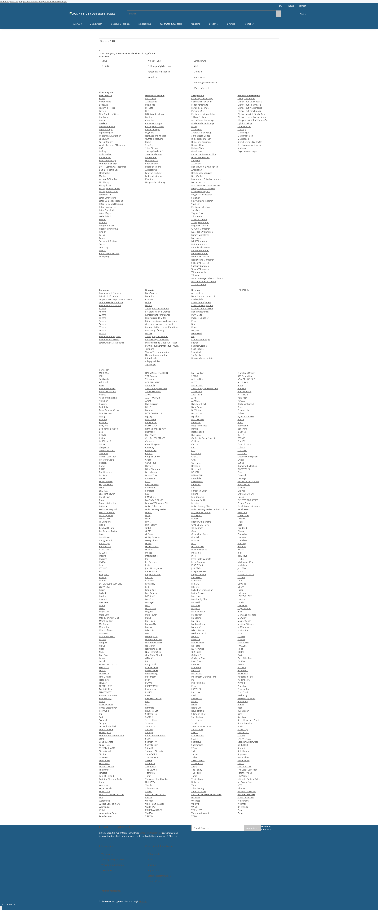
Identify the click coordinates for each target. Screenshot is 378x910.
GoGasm (149, 534)
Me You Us (150, 624)
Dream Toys (151, 475)
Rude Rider (243, 710)
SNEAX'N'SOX (244, 738)
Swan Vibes (243, 757)
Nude (240, 648)
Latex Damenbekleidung (111, 200)
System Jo (150, 763)
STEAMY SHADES (107, 748)
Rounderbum (198, 710)
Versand (143, 901)
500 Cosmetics (245, 376)
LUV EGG (195, 605)
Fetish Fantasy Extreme (249, 506)
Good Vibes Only (199, 534)
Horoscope (104, 543)
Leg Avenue (104, 586)
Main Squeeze (198, 611)
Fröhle (102, 524)
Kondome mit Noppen (110, 293)
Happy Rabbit (106, 540)
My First (195, 636)
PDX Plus (242, 667)
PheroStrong (151, 673)
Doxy (240, 472)
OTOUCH (149, 658)
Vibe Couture (151, 788)
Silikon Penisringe (200, 117)
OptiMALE (196, 655)
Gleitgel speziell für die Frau (251, 114)
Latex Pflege (105, 213)
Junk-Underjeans (153, 568)
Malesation (196, 614)
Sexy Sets (149, 145)
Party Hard (150, 664)
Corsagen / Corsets (154, 126)
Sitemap (198, 71)
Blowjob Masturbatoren (203, 188)
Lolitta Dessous (198, 593)
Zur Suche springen (37, 1)
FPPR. (148, 521)
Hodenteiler (105, 157)
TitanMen (150, 772)
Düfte (148, 302)
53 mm (102, 317)
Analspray (242, 148)
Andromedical (244, 391)
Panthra (241, 661)
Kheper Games (198, 571)
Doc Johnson (151, 472)
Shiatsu (149, 729)
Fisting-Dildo (197, 148)
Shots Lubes (197, 729)
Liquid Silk (150, 590)
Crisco (148, 459)
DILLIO (102, 469)
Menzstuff (196, 627)
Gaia (240, 524)
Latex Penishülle (107, 210)
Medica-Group (198, 624)
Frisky (240, 521)
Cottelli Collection (107, 456)
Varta (194, 785)
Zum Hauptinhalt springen (13, 1)
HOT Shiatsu (197, 546)
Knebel (102, 120)
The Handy (196, 769)
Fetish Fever (243, 509)
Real (193, 695)
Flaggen (195, 327)
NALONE (195, 639)
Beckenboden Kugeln (201, 173)
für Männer (151, 157)
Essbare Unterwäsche (202, 308)
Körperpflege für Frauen (157, 339)
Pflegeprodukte (152, 361)
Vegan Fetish (105, 788)
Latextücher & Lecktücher (111, 342)
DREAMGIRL (197, 475)
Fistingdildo (105, 185)
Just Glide (196, 568)
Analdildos (196, 129)
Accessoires (151, 101)
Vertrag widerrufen (111, 890)
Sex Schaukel (197, 348)
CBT (101, 148)
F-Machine (150, 497)
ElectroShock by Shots (248, 481)
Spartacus (196, 741)
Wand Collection (246, 797)
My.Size (241, 636)
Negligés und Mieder (155, 135)
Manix (148, 617)
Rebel (102, 701)
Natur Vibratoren (199, 244)
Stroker (102, 754)
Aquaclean (196, 394)
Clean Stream (244, 444)
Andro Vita (196, 391)
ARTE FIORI (243, 394)
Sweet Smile (244, 760)
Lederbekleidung (153, 176)
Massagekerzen (245, 135)
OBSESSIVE (196, 652)
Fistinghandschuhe (108, 191)
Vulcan (148, 797)
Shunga (149, 732)
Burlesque (196, 435)
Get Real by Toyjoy (108, 531)
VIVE (101, 797)
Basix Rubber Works (109, 410)
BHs (147, 111)
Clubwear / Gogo (153, 123)
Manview (242, 617)
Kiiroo (240, 571)
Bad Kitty (103, 407)
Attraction (242, 397)
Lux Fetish (242, 605)
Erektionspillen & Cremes (157, 311)
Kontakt (302, 5)
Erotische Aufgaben (201, 302)
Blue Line (196, 422)
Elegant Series (106, 484)
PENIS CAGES (151, 670)
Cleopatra (104, 447)
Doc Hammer (105, 472)
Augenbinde (105, 101)
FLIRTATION (104, 518)
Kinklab (102, 577)
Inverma (103, 559)
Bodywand (243, 425)
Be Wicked (196, 410)
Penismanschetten (200, 207)
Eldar (147, 481)
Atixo (193, 397)
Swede (148, 760)
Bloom (241, 419)
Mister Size (243, 630)
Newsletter (153, 77)
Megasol (149, 627)
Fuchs (102, 235)
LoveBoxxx (150, 599)
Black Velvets (197, 419)
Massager (196, 238)
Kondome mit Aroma (109, 339)
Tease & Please (106, 766)
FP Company (105, 521)
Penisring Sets (198, 111)
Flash (147, 515)
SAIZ (101, 717)
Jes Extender (151, 562)
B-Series (242, 431)
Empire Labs (244, 484)
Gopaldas (242, 534)
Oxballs (102, 661)
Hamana (242, 537)
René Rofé (243, 701)
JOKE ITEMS (197, 565)
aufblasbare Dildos (200, 135)
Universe (195, 782)
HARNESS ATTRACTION (156, 373)
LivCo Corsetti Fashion (202, 590)
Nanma (241, 639)
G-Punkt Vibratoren (200, 228)
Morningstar (151, 636)
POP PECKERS (198, 683)
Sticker (194, 342)
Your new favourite (200, 813)
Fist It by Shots (106, 515)
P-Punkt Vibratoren (200, 247)
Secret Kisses (151, 720)
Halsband (104, 117)
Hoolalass (242, 540)
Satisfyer (195, 197)
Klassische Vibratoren (202, 231)
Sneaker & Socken (108, 241)
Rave (147, 695)
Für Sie (148, 333)
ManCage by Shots (247, 614)
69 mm (102, 333)
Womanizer (104, 806)
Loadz (240, 590)
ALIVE (194, 382)
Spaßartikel (197, 355)
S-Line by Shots (198, 714)
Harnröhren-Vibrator (109, 253)
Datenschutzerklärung (151, 832)
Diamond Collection (247, 466)
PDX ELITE (104, 667)
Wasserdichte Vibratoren (203, 281)
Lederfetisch (105, 216)
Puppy (102, 238)
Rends (194, 701)
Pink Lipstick (105, 676)
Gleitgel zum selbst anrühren (252, 117)
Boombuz (150, 431)
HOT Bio (242, 543)
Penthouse (243, 670)
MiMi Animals (244, 627)
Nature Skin (243, 642)
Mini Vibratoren (199, 241)
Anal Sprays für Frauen (156, 336)
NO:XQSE (242, 645)
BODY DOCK (151, 425)
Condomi (103, 453)
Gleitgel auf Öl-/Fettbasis (250, 101)
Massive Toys (197, 373)
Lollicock (242, 593)
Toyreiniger (150, 364)
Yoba (240, 810)
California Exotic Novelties (204, 438)
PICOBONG (196, 673)
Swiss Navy (104, 763)
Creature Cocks (106, 459)
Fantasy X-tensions (108, 503)
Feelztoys (195, 503)
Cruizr (194, 459)
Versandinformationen (159, 71)
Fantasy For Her (199, 500)
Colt (193, 450)
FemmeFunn (244, 503)
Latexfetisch (105, 194)
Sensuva (149, 723)
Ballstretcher (105, 154)
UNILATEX (150, 782)
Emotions (196, 484)
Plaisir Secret (244, 679)
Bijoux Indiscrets (246, 416)
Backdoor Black (198, 404)
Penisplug (104, 256)
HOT (193, 543)
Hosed (148, 543)
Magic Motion (244, 608)
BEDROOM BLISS (153, 413)
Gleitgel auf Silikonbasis (249, 104)
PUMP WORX (105, 692)
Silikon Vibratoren (200, 262)
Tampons (149, 348)
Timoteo (103, 772)
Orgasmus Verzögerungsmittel (160, 324)
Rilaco (194, 704)
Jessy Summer (198, 562)
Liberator (195, 586)
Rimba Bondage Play (155, 428)
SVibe (194, 757)
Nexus (102, 645)
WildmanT (243, 803)
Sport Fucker (151, 744)
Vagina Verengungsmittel (157, 352)
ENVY (101, 487)
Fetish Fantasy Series (155, 509)
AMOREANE (197, 385)
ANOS (148, 394)
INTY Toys (242, 555)
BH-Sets (149, 107)
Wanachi (195, 797)
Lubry (102, 605)
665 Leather (105, 379)
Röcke (148, 142)
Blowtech (103, 422)
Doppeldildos (198, 145)
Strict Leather (244, 751)
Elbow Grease (106, 481)
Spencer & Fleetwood (248, 741)
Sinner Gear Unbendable (111, 735)
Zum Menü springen (57, 1)
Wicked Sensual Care (109, 803)
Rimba (241, 704)
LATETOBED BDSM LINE (110, 583)
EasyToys (242, 478)
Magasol (195, 608)
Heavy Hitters (151, 540)
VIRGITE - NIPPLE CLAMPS (111, 794)
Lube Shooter (244, 126)
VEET (240, 785)
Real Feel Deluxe (153, 698)
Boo (101, 431)
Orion (102, 658)
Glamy (194, 531)
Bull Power (150, 435)
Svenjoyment (151, 757)
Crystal (241, 459)
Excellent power (107, 493)
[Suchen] (278, 13)
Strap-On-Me (105, 751)
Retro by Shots (106, 704)
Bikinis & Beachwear (155, 114)
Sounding (104, 247)
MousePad (196, 333)
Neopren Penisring (108, 228)
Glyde (102, 534)
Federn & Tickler (107, 107)
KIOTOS (241, 577)
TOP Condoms (152, 376)
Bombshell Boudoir (108, 428)
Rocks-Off (196, 707)
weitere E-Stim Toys (108, 179)
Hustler (149, 549)
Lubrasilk (195, 602)
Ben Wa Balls (197, 176)
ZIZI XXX (149, 816)
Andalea (242, 388)
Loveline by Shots (199, 599)
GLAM (148, 531)
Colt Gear (242, 450)
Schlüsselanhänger (200, 339)
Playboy (103, 683)
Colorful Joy (151, 450)
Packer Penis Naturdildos (203, 154)
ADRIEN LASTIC (152, 382)
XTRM (102, 810)
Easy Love (150, 478)
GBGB (148, 528)
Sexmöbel (196, 352)
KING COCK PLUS (246, 574)
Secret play (196, 720)
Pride (194, 321)
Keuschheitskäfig (107, 160)
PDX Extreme (151, 667)
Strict (194, 751)
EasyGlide (196, 478)
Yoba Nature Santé (108, 813)
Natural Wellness (153, 642)
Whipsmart (243, 800)
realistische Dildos (200, 157)
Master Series (244, 621)
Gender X (242, 528)
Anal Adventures (107, 388)
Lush (147, 605)
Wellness (195, 800)
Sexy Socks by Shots (201, 726)
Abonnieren (252, 828)
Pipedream (150, 676)
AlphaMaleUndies (246, 373)
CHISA (102, 444)
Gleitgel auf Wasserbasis (250, 107)
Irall (147, 559)
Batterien (149, 296)
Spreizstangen (106, 142)
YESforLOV (196, 810)
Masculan (150, 621)
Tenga (194, 766)
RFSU (147, 704)
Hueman (242, 546)
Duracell (242, 475)
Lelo (147, 586)
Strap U (241, 748)
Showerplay (105, 732)
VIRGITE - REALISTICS (155, 794)
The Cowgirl (151, 769)
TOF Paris (196, 772)
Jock (101, 565)
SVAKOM (103, 757)
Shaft (240, 726)
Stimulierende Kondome (111, 302)
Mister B (149, 630)
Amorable (150, 385)
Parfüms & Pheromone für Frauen (162, 345)
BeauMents (243, 410)
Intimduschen (152, 358)
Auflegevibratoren (200, 222)
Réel (147, 701)
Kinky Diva (196, 577)
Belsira (241, 413)
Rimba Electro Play (108, 707)
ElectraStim (104, 173)
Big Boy (149, 416)
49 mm (102, 311)
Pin (192, 336)
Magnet (195, 330)
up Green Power (246, 782)
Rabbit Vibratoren (200, 256)
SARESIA (149, 717)
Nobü (102, 648)
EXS (147, 493)
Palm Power (197, 661)
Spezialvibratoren (200, 266)
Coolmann (196, 453)
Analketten (196, 169)
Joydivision (243, 565)
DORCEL (195, 472)
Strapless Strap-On (154, 751)
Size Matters (197, 735)
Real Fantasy (105, 698)
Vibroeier (195, 275)
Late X (240, 580)
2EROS (194, 376)
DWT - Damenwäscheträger (112, 166)
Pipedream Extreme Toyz (203, 676)
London (102, 596)
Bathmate (150, 410)
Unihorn (103, 782)
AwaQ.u (241, 400)
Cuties (241, 462)
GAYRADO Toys (106, 528)
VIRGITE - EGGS (198, 791)
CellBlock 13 (105, 441)
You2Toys (196, 204)
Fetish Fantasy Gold (108, 509)
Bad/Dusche (151, 293)
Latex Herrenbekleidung (111, 204)
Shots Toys (243, 729)
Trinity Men (197, 779)
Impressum (199, 77)
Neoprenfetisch (106, 225)
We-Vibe (149, 800)
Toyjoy (148, 775)
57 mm (102, 327)
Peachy (102, 670)
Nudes (102, 652)
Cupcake (103, 462)
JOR (101, 376)
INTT (193, 555)
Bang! (240, 407)
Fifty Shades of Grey (109, 114)
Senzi (194, 723)
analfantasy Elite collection (204, 388)
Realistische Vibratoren (202, 259)
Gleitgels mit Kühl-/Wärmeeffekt (253, 120)
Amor (101, 385)
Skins (101, 738)
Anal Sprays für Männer (157, 308)
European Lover (199, 490)
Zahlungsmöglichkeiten (159, 66)
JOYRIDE (103, 568)
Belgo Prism (197, 413)
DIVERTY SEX (244, 469)
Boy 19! (241, 441)
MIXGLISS (103, 633)
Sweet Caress (198, 760)
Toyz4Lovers (243, 775)
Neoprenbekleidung (155, 182)
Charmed (149, 441)
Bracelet (195, 324)
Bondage (103, 104)
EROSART (242, 487)
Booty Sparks (197, 431)
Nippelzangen (106, 132)
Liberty (241, 586)
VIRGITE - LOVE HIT (247, 791)
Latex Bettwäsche (107, 197)
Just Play (242, 568)
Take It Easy (197, 763)
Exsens (194, 493)
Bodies (148, 117)
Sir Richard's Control (155, 735)
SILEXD (194, 732)
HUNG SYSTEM (106, 549)
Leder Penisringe (199, 104)
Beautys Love (105, 413)
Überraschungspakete (202, 358)
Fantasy (103, 500)
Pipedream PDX (245, 676)
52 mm (102, 314)
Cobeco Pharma (107, 450)
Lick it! (102, 590)
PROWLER (196, 689)
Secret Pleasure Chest (248, 720)
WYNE (194, 806)
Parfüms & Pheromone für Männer (162, 327)
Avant (148, 400)
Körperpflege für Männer (157, 314)
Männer (103, 222)
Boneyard (242, 428)
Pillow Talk (243, 673)
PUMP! (148, 692)
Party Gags (196, 314)
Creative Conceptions (248, 456)
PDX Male (196, 667)
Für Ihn (148, 305)
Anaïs (240, 385)
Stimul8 (149, 748)
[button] (290, 14)
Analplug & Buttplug (201, 132)
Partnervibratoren (200, 250)
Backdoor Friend (246, 404)
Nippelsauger (106, 129)
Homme (195, 540)
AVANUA (195, 400)
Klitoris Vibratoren (200, 235)
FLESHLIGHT (243, 515)
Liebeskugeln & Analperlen (204, 166)
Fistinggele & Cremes (109, 188)
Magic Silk (104, 611)
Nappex (103, 642)
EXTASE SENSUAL (246, 493)
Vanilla (148, 785)
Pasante (195, 664)
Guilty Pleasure (152, 537)
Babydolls (150, 104)
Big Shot (195, 416)
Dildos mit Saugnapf (201, 142)
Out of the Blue (245, 658)
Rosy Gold (104, 710)
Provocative (151, 689)
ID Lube (103, 552)
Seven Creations (246, 723)
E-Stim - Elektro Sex (108, 169)
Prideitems (243, 686)
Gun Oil (195, 537)
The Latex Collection (247, 769)
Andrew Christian (107, 391)
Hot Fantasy (105, 546)
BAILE (148, 407)
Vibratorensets (198, 272)
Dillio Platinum (152, 469)
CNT (193, 447)
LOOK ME (150, 596)
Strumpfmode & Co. (155, 151)
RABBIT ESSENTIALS (108, 695)
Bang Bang (196, 407)
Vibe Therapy (197, 788)
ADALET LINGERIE (246, 379)
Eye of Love (104, 497)
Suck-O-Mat (151, 754)
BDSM (102, 98)
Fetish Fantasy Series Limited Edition (209, 509)
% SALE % (244, 290)
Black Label (150, 419)
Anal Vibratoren (199, 219)
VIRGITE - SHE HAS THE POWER (206, 794)
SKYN (148, 738)
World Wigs (151, 806)
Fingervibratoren (199, 225)
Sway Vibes (104, 760)
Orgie (240, 655)
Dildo (194, 126)
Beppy (102, 416)
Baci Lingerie (151, 404)
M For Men (150, 608)
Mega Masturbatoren (201, 194)
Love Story (196, 596)
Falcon (241, 497)
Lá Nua (102, 580)
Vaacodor (103, 785)
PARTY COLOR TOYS (109, 664)
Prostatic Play (105, 689)
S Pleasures (151, 714)
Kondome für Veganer (110, 336)
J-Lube (241, 559)
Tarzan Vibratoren (200, 269)
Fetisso (148, 512)
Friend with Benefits (201, 521)
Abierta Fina (197, 379)
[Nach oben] (1, 908)
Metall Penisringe (200, 107)
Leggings (149, 132)
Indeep (148, 552)
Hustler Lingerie (199, 549)
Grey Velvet (104, 537)
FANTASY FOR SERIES (248, 500)
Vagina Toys (197, 213)
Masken (103, 123)
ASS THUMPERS (153, 397)
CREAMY (195, 456)
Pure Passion (244, 692)
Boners (194, 428)
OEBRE (241, 652)
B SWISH (103, 435)
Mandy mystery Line (109, 617)
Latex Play (150, 583)
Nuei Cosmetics (153, 652)
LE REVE (195, 583)
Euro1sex (149, 490)
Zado (240, 813)
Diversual (196, 469)
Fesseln (102, 111)
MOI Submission (107, 636)
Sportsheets (197, 744)
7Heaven (149, 379)
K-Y (100, 571)
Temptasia (150, 766)
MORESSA (104, 373)
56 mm (102, 324)
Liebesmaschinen (200, 311)
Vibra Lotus (104, 791)
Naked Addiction (153, 639)
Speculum (104, 138)
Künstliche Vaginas (200, 191)
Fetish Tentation (107, 512)
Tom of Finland (106, 775)
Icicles (241, 549)
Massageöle (243, 138)
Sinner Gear (243, 732)
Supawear (242, 754)
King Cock (104, 574)
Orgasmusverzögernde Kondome (115, 299)
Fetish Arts (104, 506)
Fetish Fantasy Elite (200, 506)
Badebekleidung (153, 166)
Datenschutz (200, 60)
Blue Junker (151, 422)
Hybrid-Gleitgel (245, 123)
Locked (102, 593)
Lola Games (151, 593)
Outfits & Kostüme (154, 138)
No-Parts (195, 645)
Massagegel (243, 132)
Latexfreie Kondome (109, 296)
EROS (194, 487)
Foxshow (242, 518)
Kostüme (149, 179)
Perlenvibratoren (199, 253)
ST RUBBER (243, 744)
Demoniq (195, 466)
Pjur (193, 679)
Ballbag (102, 151)
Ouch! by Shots (198, 658)
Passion (241, 664)
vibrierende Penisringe (202, 123)
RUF (101, 714)
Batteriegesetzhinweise (205, 82)
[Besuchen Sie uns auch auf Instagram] (101, 895)
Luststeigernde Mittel (155, 317)
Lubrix (241, 602)
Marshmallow (106, 621)
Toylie (194, 775)
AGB (196, 66)
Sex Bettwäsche (199, 345)
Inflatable (196, 552)
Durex (102, 478)
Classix (194, 444)
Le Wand (242, 583)
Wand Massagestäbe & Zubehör (207, 278)
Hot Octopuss (152, 546)
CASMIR (241, 438)
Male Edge (104, 614)
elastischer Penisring (201, 101)
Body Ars (103, 425)
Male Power (151, 614)
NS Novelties (197, 648)
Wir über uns (154, 60)
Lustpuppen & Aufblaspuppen (206, 179)
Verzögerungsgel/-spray (249, 145)
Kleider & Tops (152, 129)
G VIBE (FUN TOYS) (200, 524)
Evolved (241, 490)
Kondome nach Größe (110, 305)
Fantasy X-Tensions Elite (157, 503)
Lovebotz (103, 599)
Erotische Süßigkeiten (202, 305)
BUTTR (241, 435)
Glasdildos (196, 151)
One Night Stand (153, 655)
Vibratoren (196, 216)
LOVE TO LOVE (245, 596)
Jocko (147, 565)
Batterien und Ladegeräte (204, 296)
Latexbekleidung (153, 173)
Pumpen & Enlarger (108, 163)
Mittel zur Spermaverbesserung (161, 321)
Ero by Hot (150, 487)
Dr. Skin (103, 475)
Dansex (149, 466)
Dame (102, 466)
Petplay (102, 231)
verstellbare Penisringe (202, 120)
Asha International (108, 397)
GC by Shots (197, 528)
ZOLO (194, 816)
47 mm (102, 308)
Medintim (104, 627)
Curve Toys (150, 462)
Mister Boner (197, 630)
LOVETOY (103, 602)
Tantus (241, 763)
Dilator (102, 250)
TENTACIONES (244, 766)
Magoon (149, 611)
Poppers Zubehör (199, 317)
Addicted (103, 382)
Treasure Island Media (156, 779)
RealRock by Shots (246, 698)
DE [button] (280, 5)
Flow (147, 518)
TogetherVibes (245, 772)
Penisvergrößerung (154, 330)
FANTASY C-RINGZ (154, 500)
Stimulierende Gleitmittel (250, 142)
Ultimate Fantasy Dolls (249, 779)
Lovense (242, 599)
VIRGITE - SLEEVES (246, 794)
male (240, 611)
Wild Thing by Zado (154, 803)
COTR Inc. (242, 453)
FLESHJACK (196, 515)
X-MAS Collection (153, 154)
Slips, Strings (151, 148)
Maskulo (195, 621)
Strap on (195, 160)
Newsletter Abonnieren (266, 828)
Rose (240, 707)
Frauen (102, 219)
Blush (240, 422)
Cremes (149, 299)
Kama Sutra (151, 571)
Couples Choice (153, 456)
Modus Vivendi (198, 633)
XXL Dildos (196, 163)
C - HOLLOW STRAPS (155, 438)
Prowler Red (244, 689)
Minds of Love (106, 630)
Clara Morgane (152, 444)
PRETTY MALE (152, 686)
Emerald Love (152, 484)
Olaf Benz (104, 655)
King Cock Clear (153, 574)
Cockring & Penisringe (202, 98)
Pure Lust (196, 692)
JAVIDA (102, 562)
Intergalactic (151, 555)
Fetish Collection (153, 506)
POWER (241, 683)
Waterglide (104, 800)
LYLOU (102, 608)
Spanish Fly (151, 741)
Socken (102, 244)
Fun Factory (151, 524)
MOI (240, 633)
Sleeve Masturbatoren (202, 200)
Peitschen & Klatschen (110, 135)
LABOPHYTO (151, 580)
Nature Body (197, 642)
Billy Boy (103, 419)
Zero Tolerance (106, 816)
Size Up (241, 735)
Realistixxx (196, 698)
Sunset (194, 754)
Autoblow (103, 400)
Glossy (241, 531)
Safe (240, 714)
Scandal (103, 720)
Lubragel (149, 602)
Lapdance (196, 580)
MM (147, 633)
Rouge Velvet (151, 710)
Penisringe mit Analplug (203, 114)
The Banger (104, 769)
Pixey (147, 679)
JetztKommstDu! (245, 562)
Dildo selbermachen (201, 138)
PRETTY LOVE (105, 686)
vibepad (242, 788)
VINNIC (148, 791)
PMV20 (148, 683)
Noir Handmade (153, 648)
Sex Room (150, 726)
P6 (146, 661)
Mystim (102, 176)
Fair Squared (197, 497)
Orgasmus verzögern (248, 151)
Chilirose (195, 441)
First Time (242, 512)
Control (149, 453)
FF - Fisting (104, 182)
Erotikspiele (197, 299)
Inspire (102, 555)
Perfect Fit (104, 673)
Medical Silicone (246, 624)
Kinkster (149, 577)
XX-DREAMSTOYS (153, 810)
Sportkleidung (152, 163)
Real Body (242, 695)
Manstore (196, 617)
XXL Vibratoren (198, 284)
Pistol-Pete (104, 679)
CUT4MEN (196, 462)
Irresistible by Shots (201, 559)
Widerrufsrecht (201, 88)
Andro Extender (153, 391)
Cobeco (241, 447)
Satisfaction (197, 717)
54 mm (102, 321)
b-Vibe (102, 438)
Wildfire (195, 803)
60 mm (102, 330)
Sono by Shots (106, 741)
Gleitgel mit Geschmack (249, 111)
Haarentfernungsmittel (156, 355)
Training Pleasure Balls (110, 779)
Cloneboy (149, 447)
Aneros (102, 394)
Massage (242, 129)
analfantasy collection (156, 388)
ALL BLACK (243, 382)
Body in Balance (199, 425)
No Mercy (150, 645)
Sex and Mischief (107, 726)
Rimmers (149, 707)
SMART (194, 738)
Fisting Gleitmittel (246, 98)
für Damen (150, 98)
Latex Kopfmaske (107, 207)
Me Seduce (104, 624)
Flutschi (195, 518)
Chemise (149, 120)
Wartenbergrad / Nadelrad (112, 145)
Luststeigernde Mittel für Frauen (161, 342)
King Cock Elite (198, 574)
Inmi (240, 552)
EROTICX (103, 490)
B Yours (103, 404)
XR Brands (243, 806)
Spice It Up (104, 744)
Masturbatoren (198, 182)
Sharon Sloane (106, 729)
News (291, 5)
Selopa (102, 723)
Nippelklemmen (107, 126)
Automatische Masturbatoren (205, 185)
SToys (194, 748)
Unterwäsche (151, 160)
